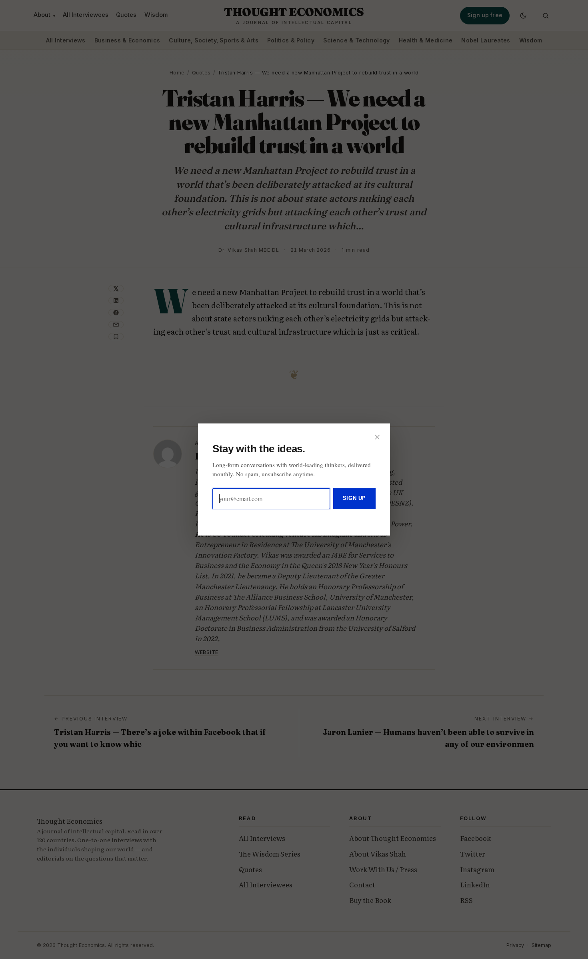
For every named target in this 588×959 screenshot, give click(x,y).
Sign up (354, 498)
